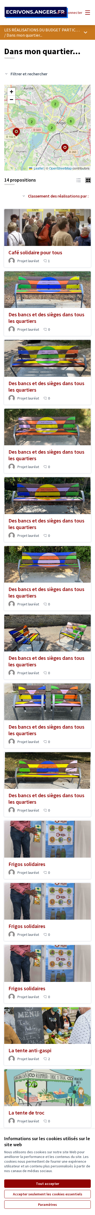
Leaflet (38, 168)
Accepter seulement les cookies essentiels (47, 1194)
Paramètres (47, 1204)
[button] (61, 144)
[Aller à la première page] (36, 12)
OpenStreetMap (60, 168)
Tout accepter (47, 1183)
